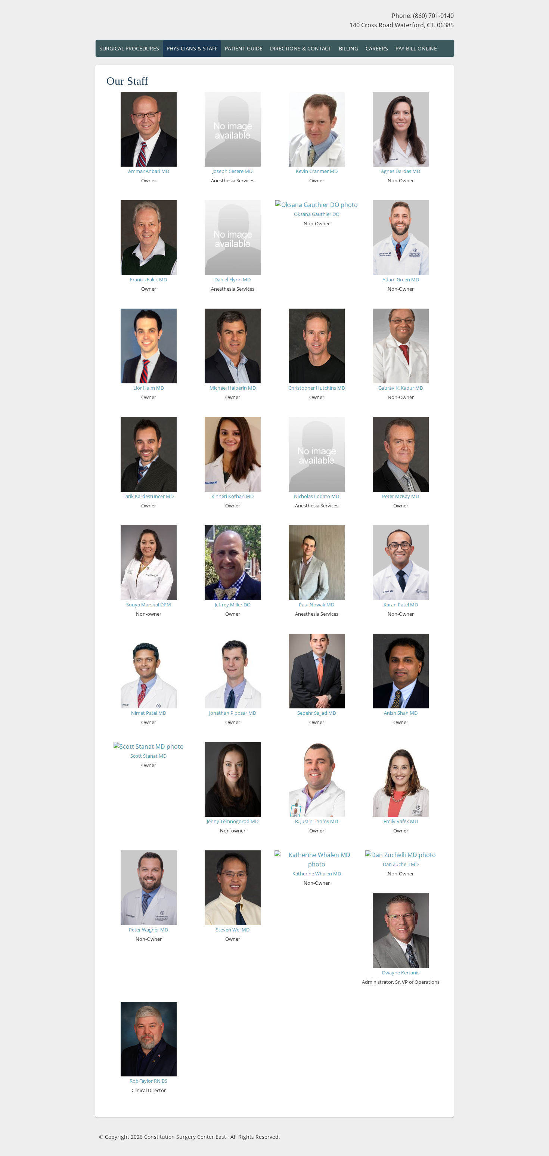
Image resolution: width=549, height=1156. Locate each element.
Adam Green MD (400, 279)
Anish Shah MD (401, 713)
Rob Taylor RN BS (148, 1081)
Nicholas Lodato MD (316, 496)
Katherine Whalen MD (316, 873)
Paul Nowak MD (316, 604)
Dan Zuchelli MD (401, 864)
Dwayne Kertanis (400, 972)
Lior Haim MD (148, 387)
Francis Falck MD (148, 279)
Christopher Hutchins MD (316, 387)
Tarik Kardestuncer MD (149, 496)
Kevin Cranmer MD (317, 171)
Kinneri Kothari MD (232, 496)
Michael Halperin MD (233, 387)
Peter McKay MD (400, 496)
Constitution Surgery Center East (160, 21)
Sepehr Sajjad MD (316, 713)
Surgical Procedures (129, 48)
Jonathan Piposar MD (232, 713)
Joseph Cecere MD (232, 171)
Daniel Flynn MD (232, 279)
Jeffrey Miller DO (233, 604)
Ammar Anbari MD (148, 171)
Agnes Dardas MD (400, 171)
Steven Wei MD (232, 929)
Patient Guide (244, 48)
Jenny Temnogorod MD (232, 821)
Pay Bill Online (416, 48)
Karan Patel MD (401, 604)
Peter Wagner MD (148, 929)
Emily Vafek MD (401, 821)
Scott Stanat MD (148, 755)
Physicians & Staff (192, 48)
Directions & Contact (300, 48)
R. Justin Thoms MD (316, 821)
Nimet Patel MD (148, 713)
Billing (348, 48)
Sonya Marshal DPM (148, 604)
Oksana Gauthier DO (316, 214)
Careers (377, 48)
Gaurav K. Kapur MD (400, 387)
